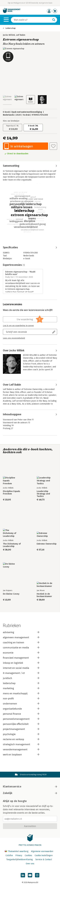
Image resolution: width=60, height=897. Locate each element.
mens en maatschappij (15, 693)
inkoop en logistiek (13, 663)
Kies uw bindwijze (11, 121)
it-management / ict (14, 673)
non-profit (8, 698)
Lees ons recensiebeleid (14, 338)
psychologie (9, 734)
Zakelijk (7, 793)
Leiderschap (10, 28)
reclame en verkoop (13, 739)
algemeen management (16, 637)
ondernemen (10, 703)
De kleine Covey (11, 594)
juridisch (7, 678)
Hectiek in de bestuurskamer (44, 595)
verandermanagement (15, 749)
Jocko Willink (9, 35)
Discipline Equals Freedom (11, 492)
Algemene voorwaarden (42, 851)
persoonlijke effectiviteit (16, 724)
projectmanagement (14, 729)
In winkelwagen (21, 146)
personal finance (12, 713)
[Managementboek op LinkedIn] (23, 875)
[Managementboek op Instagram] (37, 875)
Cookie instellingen (44, 855)
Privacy (18, 855)
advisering (8, 632)
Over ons (30, 863)
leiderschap (9, 683)
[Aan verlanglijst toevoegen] (53, 146)
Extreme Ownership (47, 544)
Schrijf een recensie (16, 331)
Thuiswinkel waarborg (18, 851)
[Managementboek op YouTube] (30, 875)
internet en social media (16, 668)
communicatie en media (16, 647)
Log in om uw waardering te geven (18, 325)
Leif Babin (20, 35)
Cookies (28, 855)
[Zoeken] (53, 20)
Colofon (9, 855)
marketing (8, 688)
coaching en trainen (13, 642)
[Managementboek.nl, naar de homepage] (11, 12)
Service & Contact (43, 859)
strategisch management (16, 744)
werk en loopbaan (12, 754)
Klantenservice (12, 786)
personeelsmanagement (16, 719)
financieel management (16, 657)
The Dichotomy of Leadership (12, 545)
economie (8, 652)
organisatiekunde (12, 708)
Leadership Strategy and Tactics (43, 493)
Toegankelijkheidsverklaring (19, 859)
